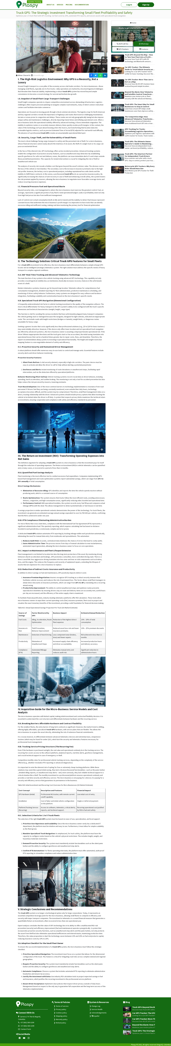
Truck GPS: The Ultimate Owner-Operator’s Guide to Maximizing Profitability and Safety (138, 143)
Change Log (96, 1006)
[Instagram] (29, 1038)
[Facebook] (91, 75)
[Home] (28, 5)
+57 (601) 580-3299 (27, 1022)
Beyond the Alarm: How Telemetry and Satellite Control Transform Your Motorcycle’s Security (139, 94)
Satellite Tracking (34, 2)
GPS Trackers (123, 49)
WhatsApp (145, 44)
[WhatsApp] (100, 75)
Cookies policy (61, 1013)
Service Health (97, 1009)
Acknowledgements (99, 1013)
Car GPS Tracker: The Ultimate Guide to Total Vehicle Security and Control (139, 69)
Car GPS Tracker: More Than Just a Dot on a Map (139, 80)
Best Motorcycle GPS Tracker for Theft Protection (139, 171)
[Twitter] (95, 75)
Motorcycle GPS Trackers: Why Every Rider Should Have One (139, 167)
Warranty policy (61, 1019)
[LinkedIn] (105, 75)
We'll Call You (123, 44)
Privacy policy (61, 1009)
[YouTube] (24, 1038)
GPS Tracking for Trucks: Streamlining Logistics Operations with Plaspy (139, 131)
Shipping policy (61, 1016)
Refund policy (61, 1023)
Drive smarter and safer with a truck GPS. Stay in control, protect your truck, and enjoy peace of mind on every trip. (140, 160)
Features (144, 49)
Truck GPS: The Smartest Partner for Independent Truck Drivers (138, 155)
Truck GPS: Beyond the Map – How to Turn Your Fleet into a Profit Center (139, 57)
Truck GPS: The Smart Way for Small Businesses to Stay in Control (139, 105)
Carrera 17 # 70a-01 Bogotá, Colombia (29, 1017)
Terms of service (62, 1006)
